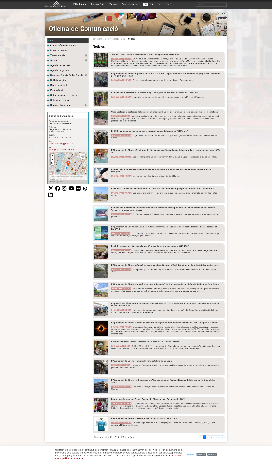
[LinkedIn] (50, 195)
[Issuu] (85, 189)
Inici (52, 40)
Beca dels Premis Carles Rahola (66, 75)
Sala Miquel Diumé (60, 100)
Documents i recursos (61, 105)
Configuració (190, 454)
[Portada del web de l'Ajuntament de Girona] (56, 4)
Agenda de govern (59, 70)
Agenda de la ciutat (60, 65)
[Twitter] (50, 188)
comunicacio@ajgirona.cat (61, 143)
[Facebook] (57, 188)
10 (219, 437)
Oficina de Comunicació (115, 39)
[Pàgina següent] (223, 437)
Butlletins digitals (58, 80)
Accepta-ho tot (201, 454)
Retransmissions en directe (64, 95)
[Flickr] (78, 188)
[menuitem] (80, 4)
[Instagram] (64, 188)
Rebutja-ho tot (212, 454)
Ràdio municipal (58, 85)
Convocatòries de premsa (63, 45)
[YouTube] (71, 188)
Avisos (53, 60)
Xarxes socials (57, 55)
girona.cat (97, 39)
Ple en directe (57, 90)
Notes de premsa (58, 50)
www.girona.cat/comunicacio (61, 149)
